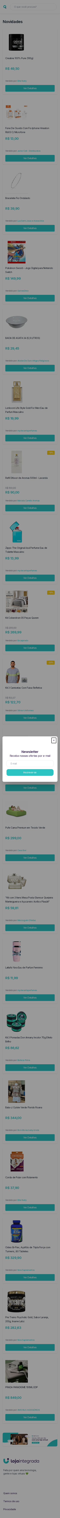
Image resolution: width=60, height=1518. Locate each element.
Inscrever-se (30, 772)
